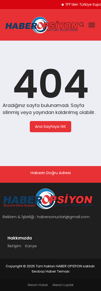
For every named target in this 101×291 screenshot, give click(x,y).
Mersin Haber (38, 285)
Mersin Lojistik (63, 285)
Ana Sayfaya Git (50, 126)
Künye (31, 246)
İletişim (14, 246)
